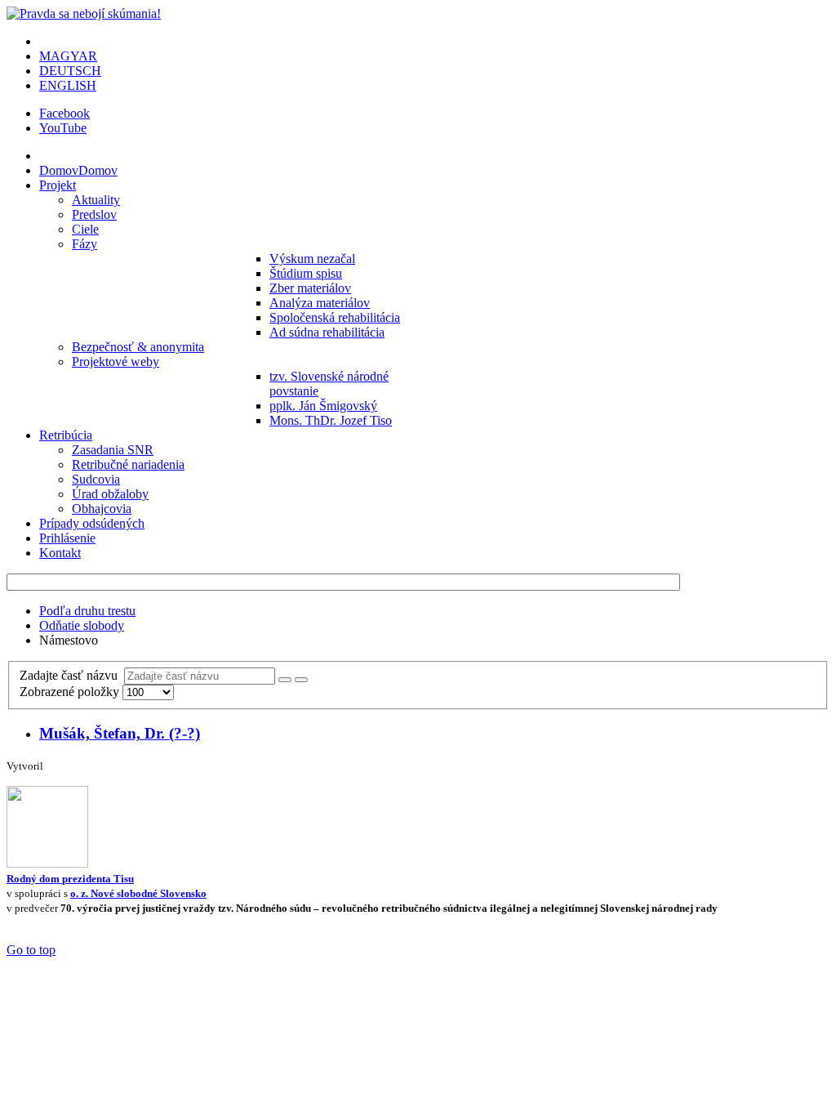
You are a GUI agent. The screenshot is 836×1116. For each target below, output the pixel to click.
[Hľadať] (284, 679)
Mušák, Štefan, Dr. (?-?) (119, 733)
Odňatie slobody (81, 625)
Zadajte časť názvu (72, 675)
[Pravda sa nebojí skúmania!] (84, 13)
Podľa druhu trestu (87, 611)
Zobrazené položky (71, 692)
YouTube (63, 128)
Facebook (64, 113)
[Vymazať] (301, 679)
